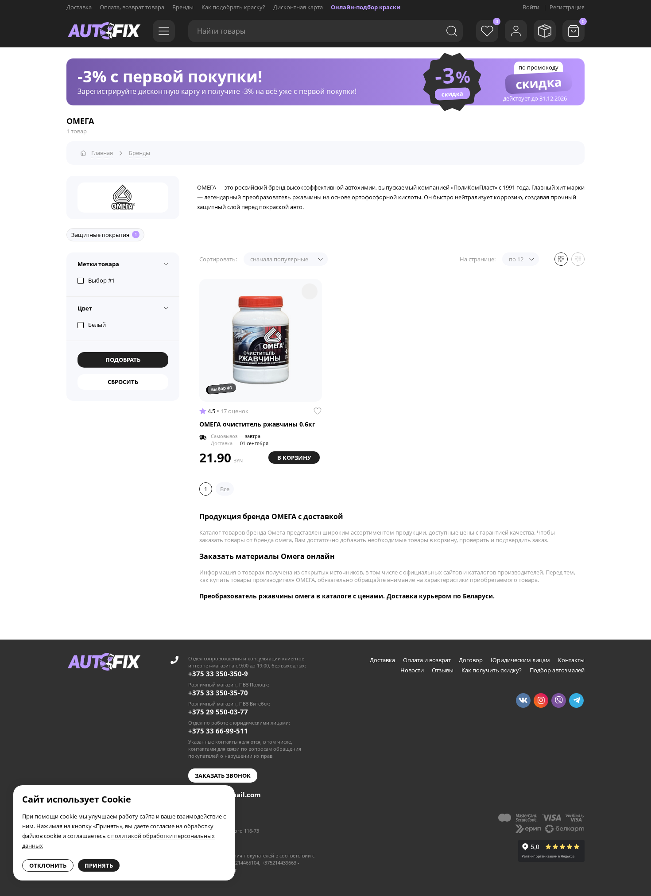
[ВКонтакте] (523, 700)
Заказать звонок (223, 776)
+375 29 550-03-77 (218, 711)
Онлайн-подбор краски (365, 7)
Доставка (79, 7)
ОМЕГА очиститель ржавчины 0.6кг (257, 424)
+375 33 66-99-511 (218, 730)
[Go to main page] (104, 31)
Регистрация (567, 7)
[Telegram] (576, 700)
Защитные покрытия (104, 235)
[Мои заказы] (545, 31)
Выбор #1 (101, 280)
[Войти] (516, 31)
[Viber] (558, 700)
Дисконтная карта (298, 7)
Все (224, 489)
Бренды (183, 7)
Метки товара (98, 264)
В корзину (294, 458)
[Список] (578, 259)
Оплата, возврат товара (132, 7)
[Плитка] (561, 259)
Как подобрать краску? (233, 7)
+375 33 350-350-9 (218, 673)
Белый (97, 325)
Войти (531, 7)
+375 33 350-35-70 (218, 692)
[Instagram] (541, 700)
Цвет (85, 308)
